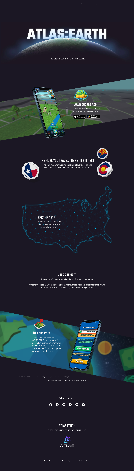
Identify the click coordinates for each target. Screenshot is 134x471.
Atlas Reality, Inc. (77, 430)
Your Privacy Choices (84, 461)
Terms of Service (48, 461)
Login (111, 4)
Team (89, 4)
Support (97, 4)
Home (83, 4)
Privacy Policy (66, 461)
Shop (104, 4)
